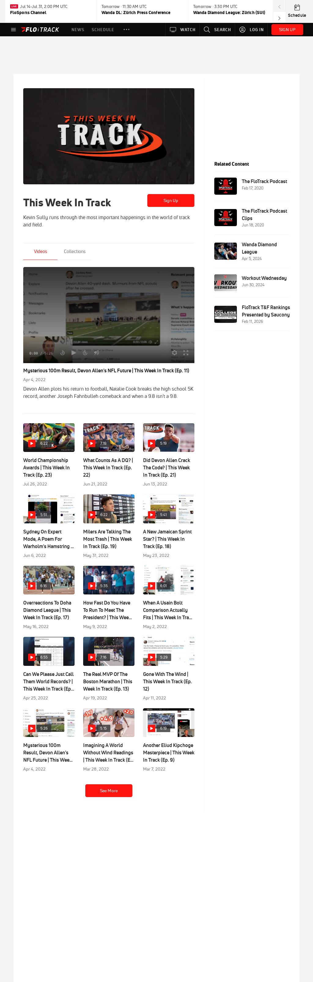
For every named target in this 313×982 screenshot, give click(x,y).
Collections (75, 251)
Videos (40, 251)
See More (109, 790)
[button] (126, 29)
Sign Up (171, 200)
